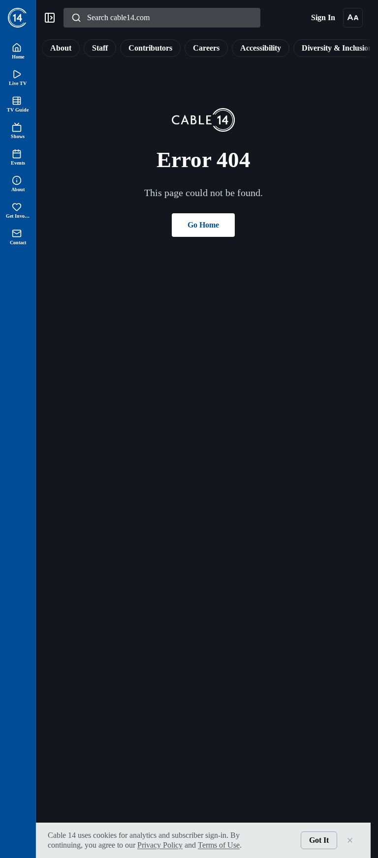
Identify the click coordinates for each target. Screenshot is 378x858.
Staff (86, 48)
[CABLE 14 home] (18, 17)
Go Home (203, 225)
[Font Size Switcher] (353, 18)
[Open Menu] (50, 18)
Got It (318, 840)
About (44, 48)
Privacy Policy (176, 845)
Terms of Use (243, 845)
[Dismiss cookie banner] (350, 840)
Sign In (321, 17)
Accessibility (266, 48)
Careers (203, 48)
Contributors (142, 48)
